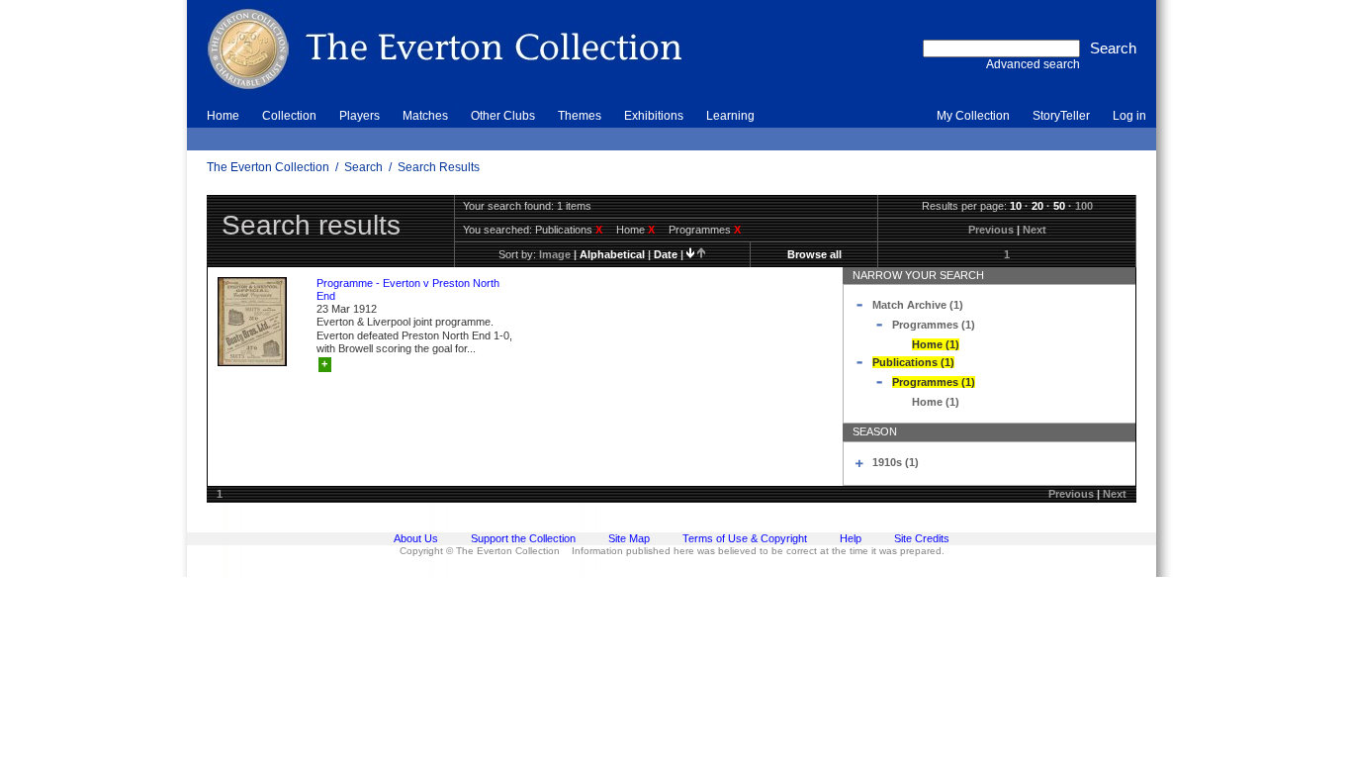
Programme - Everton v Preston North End (407, 289)
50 (1059, 206)
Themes (579, 116)
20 (1037, 206)
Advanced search (1033, 64)
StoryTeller (1061, 116)
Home (223, 116)
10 (1016, 206)
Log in (1129, 116)
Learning (730, 116)
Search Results (439, 167)
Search (363, 167)
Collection (289, 116)
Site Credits (921, 538)
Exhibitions (653, 116)
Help (850, 538)
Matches (425, 116)
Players (359, 116)
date (665, 254)
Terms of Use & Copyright (744, 538)
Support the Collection (523, 538)
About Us (416, 538)
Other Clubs (503, 116)
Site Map (629, 538)
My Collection (973, 116)
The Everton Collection (268, 167)
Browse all (814, 254)
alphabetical (612, 254)
